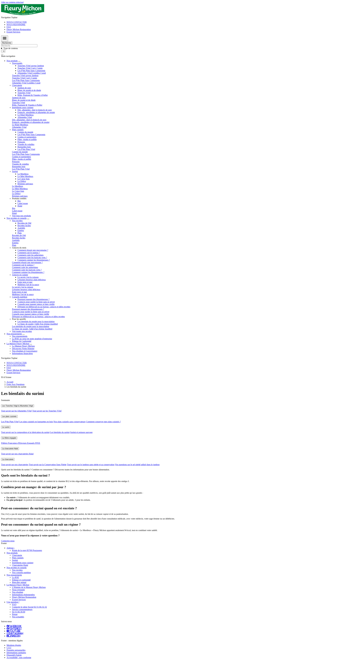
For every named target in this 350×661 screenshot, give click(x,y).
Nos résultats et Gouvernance (24, 351)
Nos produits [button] (12, 61)
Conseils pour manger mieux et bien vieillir (36, 304)
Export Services (13, 32)
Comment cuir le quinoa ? (29, 252)
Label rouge (23, 203)
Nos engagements (19, 336)
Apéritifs (21, 228)
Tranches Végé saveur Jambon (31, 66)
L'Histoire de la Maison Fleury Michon (29, 587)
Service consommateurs (22, 609)
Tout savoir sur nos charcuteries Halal (17, 454)
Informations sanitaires (16, 652)
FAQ (9, 27)
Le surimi (5, 427)
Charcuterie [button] (17, 85)
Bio (19, 201)
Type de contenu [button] (10, 48)
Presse (15, 614)
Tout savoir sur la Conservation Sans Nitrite (47, 464)
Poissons (21, 142)
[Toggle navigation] (4, 38)
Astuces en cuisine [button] (20, 275)
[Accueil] (22, 15)
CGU (9, 648)
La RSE (15, 577)
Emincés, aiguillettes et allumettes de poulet (36, 112)
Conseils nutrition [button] (19, 297)
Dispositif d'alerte (14, 655)
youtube (15, 631)
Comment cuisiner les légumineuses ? (34, 260)
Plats (20, 233)
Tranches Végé (24, 93)
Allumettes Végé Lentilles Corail (32, 73)
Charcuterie (17, 555)
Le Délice (22, 181)
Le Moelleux (23, 174)
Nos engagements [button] (14, 334)
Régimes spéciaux (25, 184)
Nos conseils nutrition (21, 572)
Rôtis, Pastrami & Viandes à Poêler (33, 95)
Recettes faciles (24, 225)
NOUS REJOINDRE (16, 24)
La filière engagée (9, 438)
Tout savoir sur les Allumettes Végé (16, 411)
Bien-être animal (19, 582)
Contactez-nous (7, 541)
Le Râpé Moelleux (26, 115)
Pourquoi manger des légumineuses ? (33, 299)
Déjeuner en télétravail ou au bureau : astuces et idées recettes (44, 307)
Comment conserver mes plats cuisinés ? (103, 421)
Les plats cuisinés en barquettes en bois (36, 421)
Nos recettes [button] (17, 220)
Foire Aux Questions (15, 384)
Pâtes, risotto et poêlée (27, 139)
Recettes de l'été (24, 223)
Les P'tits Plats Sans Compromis (31, 70)
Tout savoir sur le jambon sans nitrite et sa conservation (90, 464)
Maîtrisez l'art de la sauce (28, 284)
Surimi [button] (15, 171)
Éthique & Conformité (21, 341)
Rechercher (6, 43)
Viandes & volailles (26, 144)
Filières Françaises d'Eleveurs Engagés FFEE (20, 443)
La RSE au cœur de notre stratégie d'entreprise (32, 339)
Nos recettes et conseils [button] (17, 218)
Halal (20, 206)
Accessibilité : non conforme (19, 657)
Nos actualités (18, 617)
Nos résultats (17, 592)
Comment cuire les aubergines (30, 255)
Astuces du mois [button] (19, 248)
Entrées (21, 230)
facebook (15, 626)
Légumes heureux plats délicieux (32, 280)
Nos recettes (17, 570)
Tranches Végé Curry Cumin (30, 68)
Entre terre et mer (25, 282)
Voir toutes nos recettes (22, 331)
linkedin (14, 636)
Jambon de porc (24, 88)
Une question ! (13, 602)
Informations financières (22, 353)
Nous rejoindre (18, 590)
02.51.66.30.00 (18, 612)
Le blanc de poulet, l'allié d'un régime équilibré (38, 324)
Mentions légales (14, 645)
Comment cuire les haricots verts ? (32, 257)
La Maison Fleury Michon (23, 346)
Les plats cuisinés (9, 416)
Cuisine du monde (25, 132)
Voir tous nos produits (21, 216)
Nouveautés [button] (17, 63)
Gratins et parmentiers (27, 137)
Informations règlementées (23, 594)
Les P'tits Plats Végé (26, 149)
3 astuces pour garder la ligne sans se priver (36, 302)
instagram (15, 633)
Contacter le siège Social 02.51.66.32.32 (29, 607)
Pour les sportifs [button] (19, 319)
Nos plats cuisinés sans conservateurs (69, 421)
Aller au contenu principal (12, 2)
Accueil (10, 382)
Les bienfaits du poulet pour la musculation (36, 321)
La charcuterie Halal (10, 449)
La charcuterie (7, 459)
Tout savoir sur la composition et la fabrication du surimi (25, 432)
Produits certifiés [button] (19, 198)
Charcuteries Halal (20, 565)
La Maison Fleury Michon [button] (18, 343)
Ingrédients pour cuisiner (22, 563)
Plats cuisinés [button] (18, 129)
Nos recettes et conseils (17, 567)
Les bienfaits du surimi (60, 432)
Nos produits (12, 553)
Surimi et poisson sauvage (81, 432)
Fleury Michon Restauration (19, 29)
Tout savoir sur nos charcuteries (14, 464)
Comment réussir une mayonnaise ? (33, 250)
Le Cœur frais (24, 179)
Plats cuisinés (18, 558)
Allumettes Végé (25, 117)
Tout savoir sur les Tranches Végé (47, 411)
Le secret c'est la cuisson (28, 277)
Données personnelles (16, 650)
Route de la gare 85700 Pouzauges (27, 550)
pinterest (15, 628)
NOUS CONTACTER (17, 22)
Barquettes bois (24, 147)
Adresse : (11, 548)
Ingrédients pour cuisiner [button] (22, 107)
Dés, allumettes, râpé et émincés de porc (35, 110)
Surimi (15, 560)
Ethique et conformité (21, 580)
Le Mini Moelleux (25, 176)
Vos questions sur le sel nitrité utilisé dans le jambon (137, 464)
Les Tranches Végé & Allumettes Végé (17, 406)
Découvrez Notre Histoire (23, 348)
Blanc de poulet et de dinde (29, 90)
